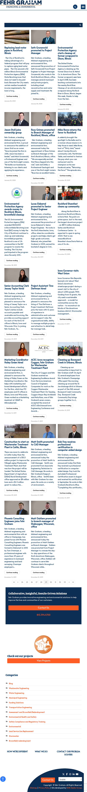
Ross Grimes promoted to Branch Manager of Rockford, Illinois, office (43, 132)
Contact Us (43, 608)
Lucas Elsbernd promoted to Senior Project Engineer (41, 206)
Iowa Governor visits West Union (68, 272)
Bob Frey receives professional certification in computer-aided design (70, 445)
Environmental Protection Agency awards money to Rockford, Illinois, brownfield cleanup (14, 209)
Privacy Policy (44, 787)
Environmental (15, 726)
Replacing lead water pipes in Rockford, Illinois (15, 50)
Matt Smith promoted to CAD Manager (42, 443)
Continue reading (12, 96)
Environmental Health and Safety (22, 717)
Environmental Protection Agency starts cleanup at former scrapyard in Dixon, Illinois (68, 53)
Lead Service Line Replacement (21, 731)
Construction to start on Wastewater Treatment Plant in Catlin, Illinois (16, 444)
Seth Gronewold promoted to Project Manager (41, 50)
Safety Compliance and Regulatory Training (27, 721)
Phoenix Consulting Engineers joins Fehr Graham (14, 521)
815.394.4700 (43, 615)
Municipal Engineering (18, 697)
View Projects (43, 661)
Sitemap (33, 787)
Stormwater (14, 736)
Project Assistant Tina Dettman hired (42, 287)
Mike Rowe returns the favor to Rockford (69, 131)
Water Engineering (16, 693)
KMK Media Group (74, 787)
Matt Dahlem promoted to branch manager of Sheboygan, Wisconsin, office (43, 522)
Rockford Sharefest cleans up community (68, 205)
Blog (11, 683)
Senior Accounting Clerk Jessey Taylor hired (16, 287)
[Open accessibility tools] (3, 779)
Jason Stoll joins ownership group (13, 131)
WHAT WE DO (41, 751)
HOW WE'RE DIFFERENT (17, 751)
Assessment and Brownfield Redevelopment (27, 712)
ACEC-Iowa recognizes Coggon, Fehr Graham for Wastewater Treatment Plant (42, 363)
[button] (80, 25)
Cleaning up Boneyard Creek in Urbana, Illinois (70, 361)
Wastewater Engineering (19, 688)
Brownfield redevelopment (20, 740)
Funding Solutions (16, 702)
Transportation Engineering (20, 707)
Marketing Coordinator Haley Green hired (16, 361)
